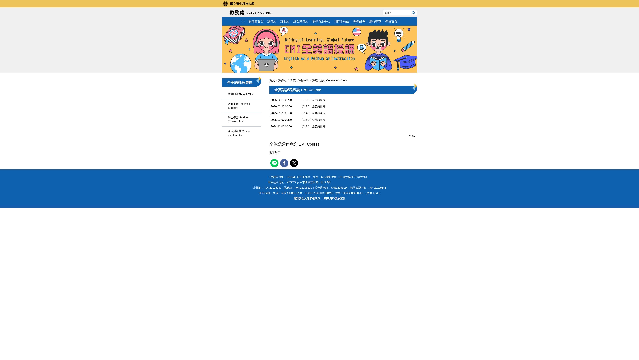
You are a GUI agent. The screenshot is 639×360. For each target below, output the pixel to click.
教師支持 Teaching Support (239, 105)
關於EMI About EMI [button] (239, 94)
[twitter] (294, 162)
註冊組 (284, 21)
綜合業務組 (300, 21)
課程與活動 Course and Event (330, 80)
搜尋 (413, 12)
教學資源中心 (321, 21)
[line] (274, 162)
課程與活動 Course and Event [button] (239, 133)
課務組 (271, 21)
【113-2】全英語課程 (312, 119)
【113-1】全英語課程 (312, 126)
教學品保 (359, 21)
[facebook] (284, 162)
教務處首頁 (255, 21)
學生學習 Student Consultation (238, 119)
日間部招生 (341, 21)
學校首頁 (391, 21)
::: (243, 21)
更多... (412, 135)
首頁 (272, 80)
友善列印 (274, 152)
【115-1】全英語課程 (312, 100)
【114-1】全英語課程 (312, 113)
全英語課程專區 (299, 80)
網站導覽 (375, 21)
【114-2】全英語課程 (312, 106)
